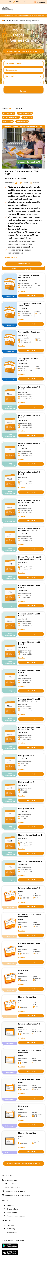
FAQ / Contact (12, 1232)
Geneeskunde (25, 21)
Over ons (10, 1225)
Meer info (10, 257)
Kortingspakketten (10, 117)
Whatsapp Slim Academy (15, 1191)
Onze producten (13, 1209)
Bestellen (22, 263)
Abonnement (7, 113)
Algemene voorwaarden (16, 1216)
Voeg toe (30, 295)
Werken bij (11, 1229)
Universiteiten (12, 1212)
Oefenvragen (21, 121)
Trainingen (26, 117)
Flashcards (7, 121)
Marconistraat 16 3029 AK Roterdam (12, 1185)
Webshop (10, 1205)
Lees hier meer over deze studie (22, 51)
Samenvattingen (24, 113)
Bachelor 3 (35, 21)
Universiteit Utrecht (12, 21)
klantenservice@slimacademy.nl (17, 1195)
